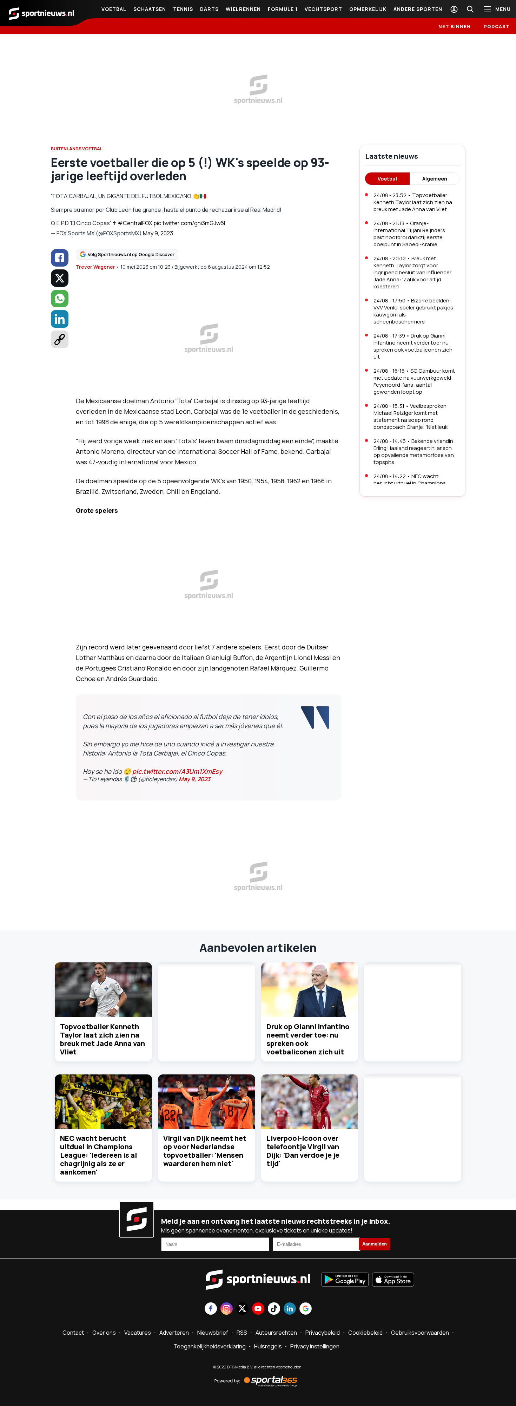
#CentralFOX (135, 223)
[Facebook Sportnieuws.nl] (211, 1309)
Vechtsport (323, 9)
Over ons (104, 1332)
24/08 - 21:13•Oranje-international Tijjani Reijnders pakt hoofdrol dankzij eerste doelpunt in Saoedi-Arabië (409, 234)
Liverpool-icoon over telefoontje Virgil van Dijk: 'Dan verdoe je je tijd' (302, 1150)
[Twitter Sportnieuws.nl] (242, 1309)
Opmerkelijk (367, 9)
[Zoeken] (470, 9)
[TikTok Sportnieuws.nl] (274, 1309)
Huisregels (268, 1346)
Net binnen (454, 26)
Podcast (497, 26)
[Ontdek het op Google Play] (345, 1280)
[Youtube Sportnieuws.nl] (258, 1309)
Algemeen (434, 178)
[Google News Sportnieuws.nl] (305, 1309)
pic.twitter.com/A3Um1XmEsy (177, 771)
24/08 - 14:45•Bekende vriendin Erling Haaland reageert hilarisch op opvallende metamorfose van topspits (413, 451)
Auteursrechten (276, 1332)
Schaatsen (149, 9)
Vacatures (137, 1332)
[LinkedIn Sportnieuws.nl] (290, 1309)
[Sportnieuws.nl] (41, 13)
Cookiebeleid (365, 1332)
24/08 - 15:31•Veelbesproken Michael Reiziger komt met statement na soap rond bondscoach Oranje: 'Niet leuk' (411, 416)
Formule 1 (283, 9)
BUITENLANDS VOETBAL (76, 149)
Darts (209, 9)
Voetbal (113, 9)
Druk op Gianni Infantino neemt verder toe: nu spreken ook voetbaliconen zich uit (308, 1039)
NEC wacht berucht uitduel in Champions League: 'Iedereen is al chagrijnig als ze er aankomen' (98, 1155)
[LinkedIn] (59, 319)
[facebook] (59, 258)
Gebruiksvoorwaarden (420, 1332)
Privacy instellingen (314, 1346)
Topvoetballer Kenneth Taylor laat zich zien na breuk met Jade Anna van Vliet (102, 1039)
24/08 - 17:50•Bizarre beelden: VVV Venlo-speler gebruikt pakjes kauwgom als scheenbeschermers (413, 311)
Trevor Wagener (95, 266)
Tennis (183, 9)
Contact (73, 1332)
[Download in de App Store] (393, 1280)
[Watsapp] (59, 298)
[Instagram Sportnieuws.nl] (226, 1309)
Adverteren (174, 1332)
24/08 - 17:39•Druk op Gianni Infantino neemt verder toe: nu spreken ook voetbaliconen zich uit (412, 346)
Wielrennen (243, 9)
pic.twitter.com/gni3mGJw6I (189, 223)
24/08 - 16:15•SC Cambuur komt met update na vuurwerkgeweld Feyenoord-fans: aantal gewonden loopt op (414, 381)
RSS (242, 1332)
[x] (59, 278)
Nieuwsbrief (212, 1332)
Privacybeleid (322, 1332)
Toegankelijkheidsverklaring (209, 1346)
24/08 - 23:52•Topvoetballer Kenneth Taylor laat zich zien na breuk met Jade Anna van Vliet (412, 202)
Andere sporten (417, 9)
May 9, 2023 (158, 233)
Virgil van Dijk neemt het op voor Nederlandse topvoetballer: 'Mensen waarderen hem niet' (204, 1150)
